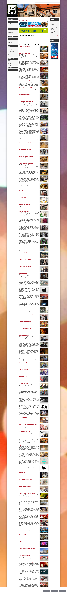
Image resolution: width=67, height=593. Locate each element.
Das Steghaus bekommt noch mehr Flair (25, 252)
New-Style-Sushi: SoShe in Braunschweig (26, 128)
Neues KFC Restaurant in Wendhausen (25, 486)
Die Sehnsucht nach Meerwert (24, 335)
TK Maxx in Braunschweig (23, 582)
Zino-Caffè (21, 190)
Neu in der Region (35, 18)
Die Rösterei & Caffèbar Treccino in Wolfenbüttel (26, 520)
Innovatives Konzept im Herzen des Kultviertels (26, 73)
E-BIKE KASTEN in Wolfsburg (23, 369)
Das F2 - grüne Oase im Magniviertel (24, 238)
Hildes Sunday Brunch (22, 197)
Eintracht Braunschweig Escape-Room (25, 328)
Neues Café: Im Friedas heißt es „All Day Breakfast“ (27, 135)
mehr (57, 25)
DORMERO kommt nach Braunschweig (25, 280)
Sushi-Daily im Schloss (22, 410)
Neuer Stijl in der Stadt (22, 307)
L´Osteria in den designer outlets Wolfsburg (26, 176)
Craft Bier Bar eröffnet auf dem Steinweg (25, 472)
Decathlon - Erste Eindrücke (23, 390)
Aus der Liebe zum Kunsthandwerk (24, 94)
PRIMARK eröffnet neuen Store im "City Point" (26, 527)
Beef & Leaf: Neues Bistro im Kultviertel (25, 170)
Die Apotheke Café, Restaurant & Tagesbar (26, 534)
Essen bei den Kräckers (23, 273)
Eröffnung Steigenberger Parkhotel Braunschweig (27, 548)
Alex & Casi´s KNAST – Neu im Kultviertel (25, 300)
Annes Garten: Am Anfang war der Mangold (26, 163)
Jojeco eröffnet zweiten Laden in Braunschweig (26, 314)
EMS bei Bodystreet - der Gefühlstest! (25, 266)
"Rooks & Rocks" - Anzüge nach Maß (25, 259)
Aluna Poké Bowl (22, 183)
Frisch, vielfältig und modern (23, 417)
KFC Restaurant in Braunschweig (24, 555)
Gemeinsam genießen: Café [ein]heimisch (25, 80)
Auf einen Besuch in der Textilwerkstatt (25, 479)
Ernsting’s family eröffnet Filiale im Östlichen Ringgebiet (28, 424)
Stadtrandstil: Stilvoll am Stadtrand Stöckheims (26, 142)
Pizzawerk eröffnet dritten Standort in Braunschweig (27, 60)
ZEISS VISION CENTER (22, 108)
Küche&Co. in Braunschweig (23, 383)
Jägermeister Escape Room (23, 348)
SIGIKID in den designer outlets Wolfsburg (25, 507)
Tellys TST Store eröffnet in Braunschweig (25, 445)
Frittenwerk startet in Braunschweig (25, 321)
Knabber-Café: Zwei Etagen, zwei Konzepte (26, 156)
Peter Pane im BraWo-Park (23, 438)
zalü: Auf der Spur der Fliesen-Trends (25, 149)
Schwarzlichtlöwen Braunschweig (24, 431)
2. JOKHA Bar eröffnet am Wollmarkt (25, 204)
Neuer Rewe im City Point (23, 376)
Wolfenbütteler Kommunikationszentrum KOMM (26, 500)
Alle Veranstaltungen (54, 37)
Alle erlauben (62, 590)
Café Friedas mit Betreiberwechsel (24, 53)
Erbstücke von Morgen (22, 218)
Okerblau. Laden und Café (23, 245)
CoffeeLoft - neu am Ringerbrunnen (24, 46)
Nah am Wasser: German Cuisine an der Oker (26, 101)
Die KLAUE (21, 541)
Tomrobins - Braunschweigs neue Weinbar (25, 87)
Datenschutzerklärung (21, 591)
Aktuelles (31, 18)
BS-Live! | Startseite (26, 18)
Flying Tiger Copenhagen (23, 465)
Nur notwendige (46, 590)
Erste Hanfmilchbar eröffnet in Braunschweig (26, 458)
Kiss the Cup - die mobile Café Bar (24, 362)
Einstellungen (54, 590)
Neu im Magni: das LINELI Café (24, 211)
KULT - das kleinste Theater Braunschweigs (26, 562)
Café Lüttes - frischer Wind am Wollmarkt (25, 355)
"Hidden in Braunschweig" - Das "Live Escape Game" (27, 493)
